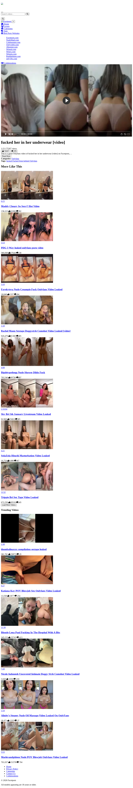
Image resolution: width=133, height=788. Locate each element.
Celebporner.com (13, 42)
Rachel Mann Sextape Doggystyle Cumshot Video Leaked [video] (35, 331)
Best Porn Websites (11, 33)
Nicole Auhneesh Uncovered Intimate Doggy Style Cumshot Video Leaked (40, 674)
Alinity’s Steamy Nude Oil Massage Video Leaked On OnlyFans (35, 715)
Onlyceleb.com (12, 45)
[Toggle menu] (2, 12)
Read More (6, 156)
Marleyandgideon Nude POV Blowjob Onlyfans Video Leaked (34, 757)
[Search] (27, 14)
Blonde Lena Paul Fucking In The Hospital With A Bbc (30, 632)
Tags (5, 31)
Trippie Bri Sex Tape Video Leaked (19, 497)
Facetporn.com (12, 38)
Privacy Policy (12, 769)
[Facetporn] (11, 5)
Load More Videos (9, 505)
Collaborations (10, 63)
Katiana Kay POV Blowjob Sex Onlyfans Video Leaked (31, 590)
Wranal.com (11, 49)
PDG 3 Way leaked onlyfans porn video (22, 247)
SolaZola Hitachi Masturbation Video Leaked (25, 455)
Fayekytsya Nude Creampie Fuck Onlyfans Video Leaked (31, 289)
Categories (8, 29)
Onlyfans (15, 159)
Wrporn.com (11, 54)
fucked (9, 161)
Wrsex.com (10, 52)
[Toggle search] (3, 18)
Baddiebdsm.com (13, 56)
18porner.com (12, 47)
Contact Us (10, 773)
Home (6, 24)
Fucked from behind (21, 161)
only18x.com (11, 59)
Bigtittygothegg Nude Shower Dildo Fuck (23, 372)
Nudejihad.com (12, 40)
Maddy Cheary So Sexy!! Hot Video (20, 206)
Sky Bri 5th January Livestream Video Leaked (26, 414)
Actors (6, 26)
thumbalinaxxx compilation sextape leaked (24, 549)
